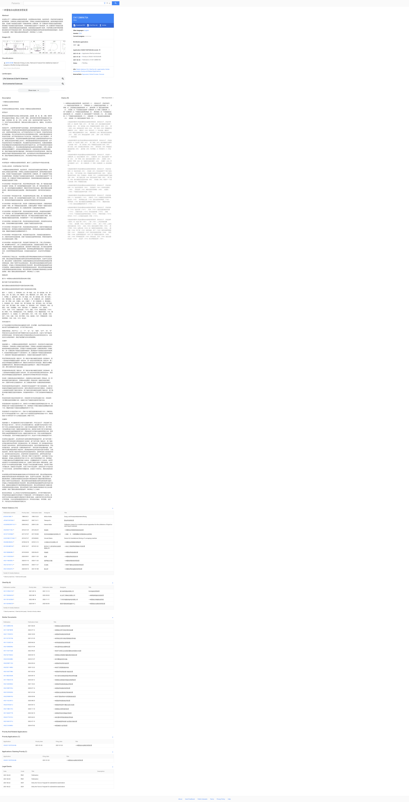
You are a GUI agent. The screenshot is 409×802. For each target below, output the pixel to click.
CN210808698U (8, 552)
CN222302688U (8, 659)
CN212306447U (8, 569)
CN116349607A (8, 603)
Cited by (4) (92, 69)
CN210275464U (8, 655)
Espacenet (85, 74)
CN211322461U (8, 700)
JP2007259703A (9, 520)
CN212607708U (8, 671)
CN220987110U (8, 663)
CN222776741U (8, 717)
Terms (212, 799)
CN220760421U (8, 705)
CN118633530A (8, 675)
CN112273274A (8, 638)
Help (229, 799)
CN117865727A (8, 680)
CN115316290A (8, 599)
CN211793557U (8, 634)
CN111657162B (8, 651)
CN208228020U (8, 542)
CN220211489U (8, 667)
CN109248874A (8, 546)
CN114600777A (8, 713)
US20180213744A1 (10, 538)
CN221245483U (8, 725)
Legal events (101, 69)
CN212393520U (8, 692)
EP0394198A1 (8, 516)
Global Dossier (93, 74)
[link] (34, 64)
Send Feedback (190, 799)
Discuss (101, 74)
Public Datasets (202, 799)
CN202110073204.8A (10, 745)
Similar (104, 25)
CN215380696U (8, 646)
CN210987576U (8, 688)
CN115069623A (8, 595)
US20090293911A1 (10, 524)
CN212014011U (8, 565)
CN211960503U (8, 560)
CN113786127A (8, 591)
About (180, 799)
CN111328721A (8, 642)
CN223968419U (8, 696)
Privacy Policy (221, 799)
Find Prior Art (93, 25)
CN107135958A (8, 534)
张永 (80, 33)
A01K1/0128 (9, 63)
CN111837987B (8, 630)
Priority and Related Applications (91, 71)
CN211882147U (8, 709)
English (86, 30)
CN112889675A (8, 626)
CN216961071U (8, 721)
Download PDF (80, 25)
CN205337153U (8, 530)
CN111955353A (8, 556)
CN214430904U (8, 684)
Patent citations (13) (82, 69)
